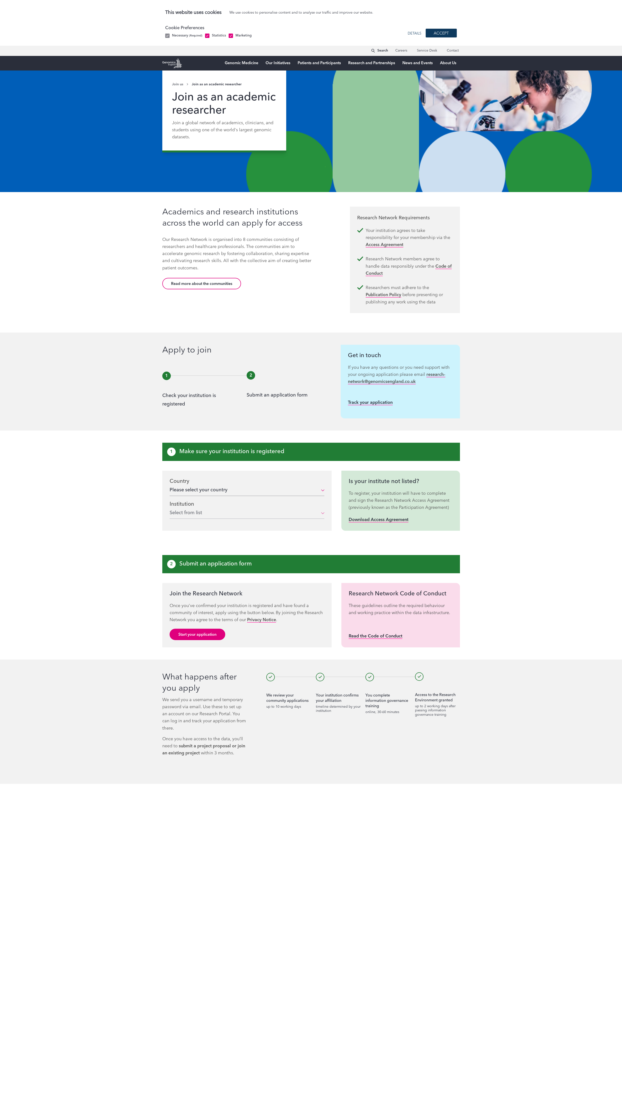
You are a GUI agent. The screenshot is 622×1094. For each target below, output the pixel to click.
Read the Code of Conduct (375, 636)
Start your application (197, 635)
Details (414, 33)
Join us (177, 84)
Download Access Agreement (378, 520)
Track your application (370, 402)
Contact (453, 50)
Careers (401, 50)
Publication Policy (383, 295)
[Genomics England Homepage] (172, 63)
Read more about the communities (201, 284)
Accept (441, 33)
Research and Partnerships (371, 63)
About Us (448, 63)
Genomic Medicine (241, 63)
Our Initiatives (278, 63)
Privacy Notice (261, 620)
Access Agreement (384, 245)
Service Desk (427, 50)
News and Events (417, 63)
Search (382, 50)
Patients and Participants (319, 63)
